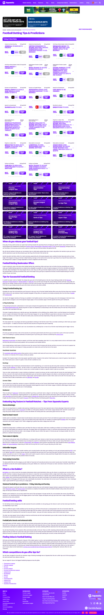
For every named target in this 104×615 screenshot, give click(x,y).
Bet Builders (6, 472)
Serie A (6, 575)
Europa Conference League (12, 570)
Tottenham (36, 442)
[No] (102, 612)
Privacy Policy (6, 597)
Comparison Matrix (62, 3)
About (4, 593)
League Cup (7, 572)
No (86, 612)
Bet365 (64, 593)
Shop (87, 3)
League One (7, 580)
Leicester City (35, 396)
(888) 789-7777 (18, 25)
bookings (13, 367)
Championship (38, 246)
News (34, 3)
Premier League (30, 246)
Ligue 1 (23, 454)
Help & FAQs (6, 601)
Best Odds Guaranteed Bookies (50, 601)
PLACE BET (70, 55)
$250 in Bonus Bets (38, 22)
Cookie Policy (6, 599)
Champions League (47, 246)
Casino (81, 3)
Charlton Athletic (23, 281)
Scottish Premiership (10, 583)
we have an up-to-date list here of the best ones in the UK (37, 547)
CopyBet (64, 599)
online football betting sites (12, 307)
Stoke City (31, 281)
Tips (47, 3)
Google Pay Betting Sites (48, 599)
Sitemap (5, 609)
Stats (52, 3)
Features (40, 3)
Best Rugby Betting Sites (48, 603)
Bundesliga (62, 246)
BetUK (64, 597)
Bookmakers (73, 3)
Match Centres (27, 3)
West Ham (52, 398)
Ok (83, 612)
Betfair (7, 477)
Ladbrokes (29, 377)
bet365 (72, 293)
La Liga (54, 246)
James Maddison (13, 444)
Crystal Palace (27, 442)
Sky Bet (37, 377)
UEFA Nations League (28, 603)
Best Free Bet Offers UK (48, 596)
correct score (59, 334)
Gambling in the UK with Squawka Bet (14, 29)
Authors (5, 595)
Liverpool (22, 409)
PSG (71, 450)
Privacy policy (93, 612)
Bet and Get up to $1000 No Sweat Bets (13, 21)
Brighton (63, 419)
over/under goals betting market (13, 353)
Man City (5, 465)
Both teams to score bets (9, 340)
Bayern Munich (13, 281)
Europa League (21, 489)
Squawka (4, 29)
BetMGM (64, 595)
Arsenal (26, 398)
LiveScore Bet (8, 295)
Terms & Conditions (8, 607)
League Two (7, 582)
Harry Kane (8, 396)
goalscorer (15, 393)
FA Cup (6, 567)
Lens (11, 452)
